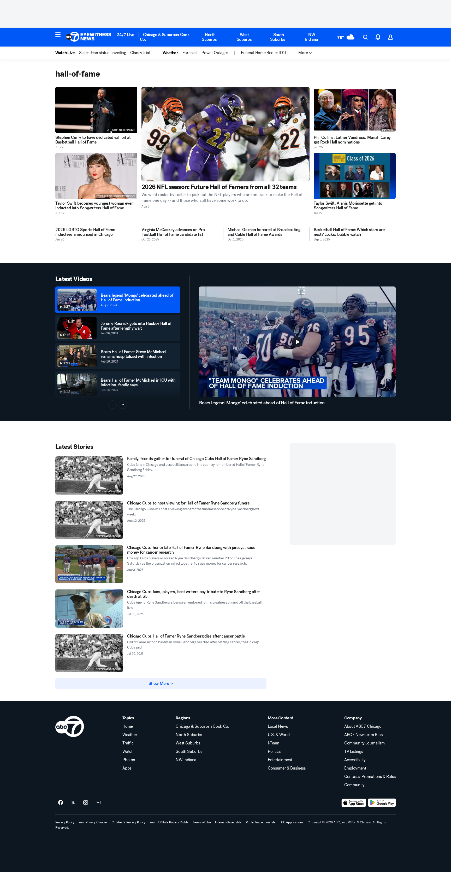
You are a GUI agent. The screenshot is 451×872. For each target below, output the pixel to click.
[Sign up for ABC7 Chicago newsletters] (98, 803)
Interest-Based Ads (228, 822)
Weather (129, 735)
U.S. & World (279, 735)
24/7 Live (125, 34)
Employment (355, 768)
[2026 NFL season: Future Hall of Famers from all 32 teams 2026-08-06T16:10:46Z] (225, 134)
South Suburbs (277, 37)
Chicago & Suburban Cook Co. (165, 37)
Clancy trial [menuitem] (140, 52)
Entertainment (280, 760)
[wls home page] (69, 726)
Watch (127, 751)
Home (127, 726)
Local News (278, 726)
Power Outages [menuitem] (214, 52)
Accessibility (355, 760)
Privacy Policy (64, 822)
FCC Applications (292, 822)
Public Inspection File (260, 822)
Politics (274, 751)
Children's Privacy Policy (128, 822)
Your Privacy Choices (93, 822)
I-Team (273, 743)
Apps (126, 768)
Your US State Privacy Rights (169, 822)
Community (354, 785)
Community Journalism (364, 743)
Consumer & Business (287, 768)
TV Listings (353, 751)
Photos (128, 760)
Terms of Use (202, 822)
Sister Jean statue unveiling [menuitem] (102, 52)
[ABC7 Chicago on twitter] (73, 803)
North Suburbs (209, 37)
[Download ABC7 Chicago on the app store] (353, 803)
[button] (57, 34)
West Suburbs (244, 37)
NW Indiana (311, 37)
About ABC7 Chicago (362, 726)
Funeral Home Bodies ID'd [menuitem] (263, 52)
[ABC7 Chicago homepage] (89, 37)
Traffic (127, 743)
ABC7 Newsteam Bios (363, 735)
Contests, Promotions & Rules (370, 777)
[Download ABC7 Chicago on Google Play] (382, 803)
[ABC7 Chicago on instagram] (85, 803)
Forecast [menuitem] (189, 52)
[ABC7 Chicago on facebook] (60, 803)
